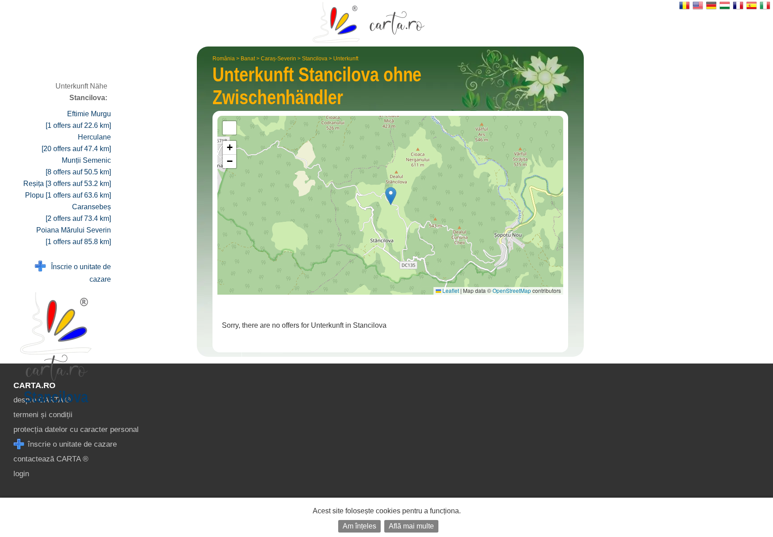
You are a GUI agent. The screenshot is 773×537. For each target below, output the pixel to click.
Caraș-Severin (278, 58)
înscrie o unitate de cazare (71, 444)
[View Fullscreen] (229, 128)
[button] (390, 196)
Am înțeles (359, 526)
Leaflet (450, 290)
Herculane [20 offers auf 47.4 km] (76, 142)
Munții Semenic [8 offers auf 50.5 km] (78, 166)
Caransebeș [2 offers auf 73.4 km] (78, 212)
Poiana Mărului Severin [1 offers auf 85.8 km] (73, 235)
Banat (248, 58)
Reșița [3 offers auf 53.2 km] (67, 183)
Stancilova (314, 58)
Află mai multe (411, 526)
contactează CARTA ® (51, 459)
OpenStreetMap (512, 290)
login (21, 473)
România (223, 58)
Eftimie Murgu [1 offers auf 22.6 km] (78, 119)
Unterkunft (345, 58)
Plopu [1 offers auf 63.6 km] (68, 195)
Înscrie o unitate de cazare (78, 273)
